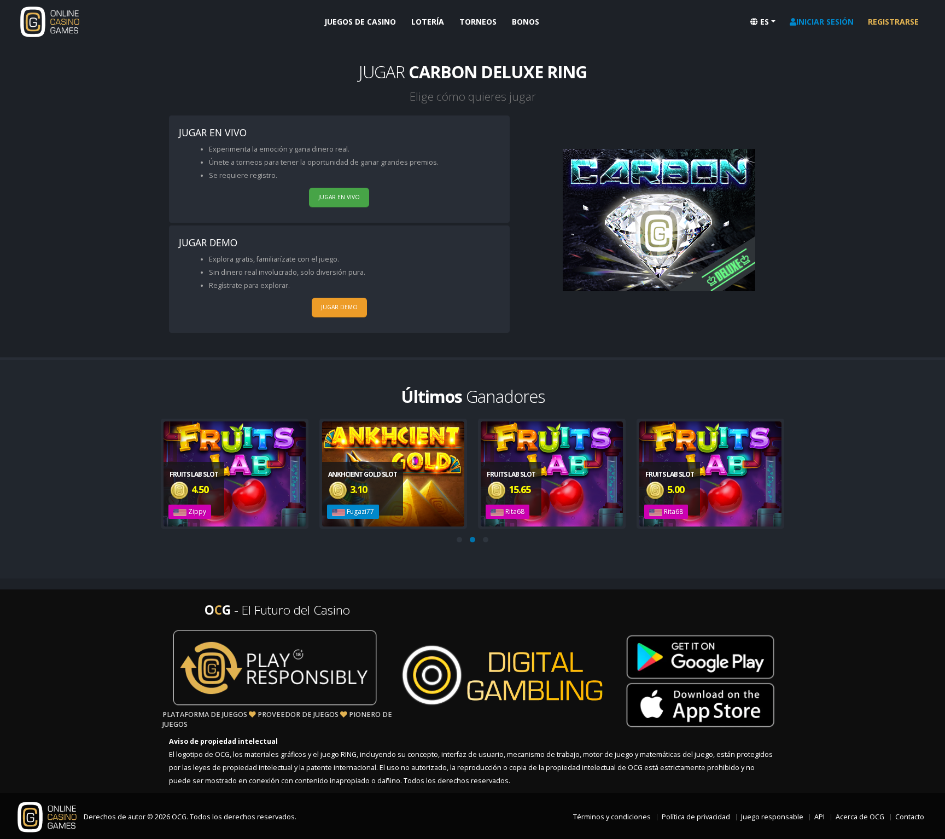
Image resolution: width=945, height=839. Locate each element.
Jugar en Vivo (339, 197)
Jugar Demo (339, 307)
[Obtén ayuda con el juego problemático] (275, 667)
